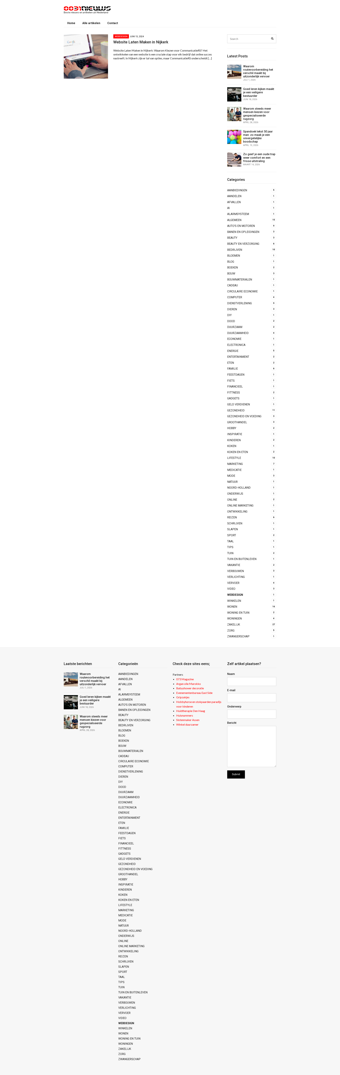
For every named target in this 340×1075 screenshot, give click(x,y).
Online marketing (240, 505)
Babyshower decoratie (190, 688)
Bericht (231, 723)
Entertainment (238, 356)
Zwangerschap (238, 636)
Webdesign (121, 36)
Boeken (232, 267)
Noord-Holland (239, 487)
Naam (231, 674)
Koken (231, 446)
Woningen (234, 618)
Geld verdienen (238, 404)
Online (232, 499)
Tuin (230, 553)
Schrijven (234, 523)
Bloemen (233, 255)
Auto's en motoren (241, 226)
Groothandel (237, 422)
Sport (231, 535)
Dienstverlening (239, 303)
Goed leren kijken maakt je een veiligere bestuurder (258, 92)
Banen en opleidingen (243, 232)
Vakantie (233, 565)
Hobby (231, 428)
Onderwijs (235, 493)
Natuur (232, 481)
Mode (231, 475)
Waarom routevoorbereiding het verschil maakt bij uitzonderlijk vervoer (258, 71)
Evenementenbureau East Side (194, 692)
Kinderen (234, 440)
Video (231, 588)
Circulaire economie (242, 291)
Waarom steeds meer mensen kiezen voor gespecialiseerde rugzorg (257, 114)
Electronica (236, 345)
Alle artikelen (91, 23)
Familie (232, 368)
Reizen (232, 517)
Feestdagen (235, 374)
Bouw (231, 273)
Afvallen (234, 202)
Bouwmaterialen (239, 279)
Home (71, 23)
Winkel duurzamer (187, 724)
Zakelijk (233, 624)
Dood (231, 321)
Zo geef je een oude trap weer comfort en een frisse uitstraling (259, 157)
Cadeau (232, 285)
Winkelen (234, 600)
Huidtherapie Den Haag (190, 710)
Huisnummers (184, 715)
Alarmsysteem (238, 214)
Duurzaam (234, 327)
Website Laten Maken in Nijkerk (140, 42)
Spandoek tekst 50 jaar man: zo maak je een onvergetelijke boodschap (258, 136)
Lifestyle (234, 458)
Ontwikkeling (237, 511)
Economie (234, 339)
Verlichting (236, 577)
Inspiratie (234, 434)
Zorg (230, 630)
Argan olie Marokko (188, 683)
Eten (230, 362)
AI (228, 208)
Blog (230, 261)
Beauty (232, 237)
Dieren (232, 309)
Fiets (231, 380)
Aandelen (234, 196)
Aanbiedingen (237, 190)
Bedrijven (234, 249)
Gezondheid (236, 410)
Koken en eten (237, 452)
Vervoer (233, 583)
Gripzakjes (182, 697)
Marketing (235, 464)
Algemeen (234, 220)
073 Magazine (185, 679)
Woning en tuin (238, 612)
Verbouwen (235, 571)
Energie (232, 351)
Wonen (232, 606)
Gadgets (233, 398)
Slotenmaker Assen (187, 720)
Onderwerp (234, 706)
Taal (230, 541)
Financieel (235, 386)
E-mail (231, 690)
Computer (234, 297)
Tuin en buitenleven (241, 559)
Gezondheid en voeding (244, 416)
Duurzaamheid (238, 333)
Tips (230, 547)
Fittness (233, 392)
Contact (112, 23)
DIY (229, 315)
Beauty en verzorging (243, 243)
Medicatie (234, 470)
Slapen (232, 529)
